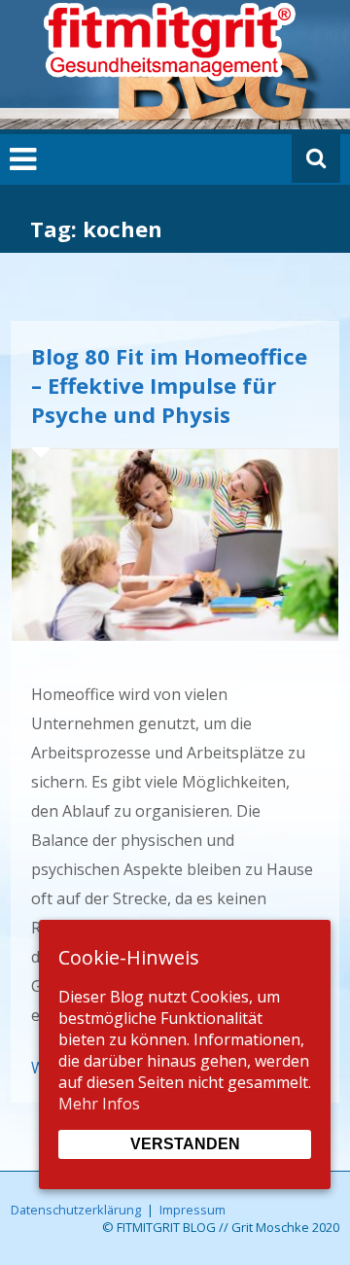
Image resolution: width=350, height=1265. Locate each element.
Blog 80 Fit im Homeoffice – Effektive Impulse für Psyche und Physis (169, 385)
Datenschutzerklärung (76, 1209)
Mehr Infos (99, 1103)
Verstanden (185, 1144)
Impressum (192, 1209)
